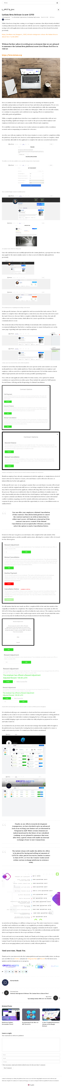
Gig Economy (36, 17)
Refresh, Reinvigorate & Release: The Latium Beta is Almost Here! (29, 993)
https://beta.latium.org (12, 55)
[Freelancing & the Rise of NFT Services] (31, 1015)
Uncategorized (6, 17)
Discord (42, 958)
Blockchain (16, 17)
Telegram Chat (32, 958)
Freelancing (30, 17)
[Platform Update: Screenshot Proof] (11, 1015)
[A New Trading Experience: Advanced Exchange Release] (51, 1015)
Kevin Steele (7, 19)
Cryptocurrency (23, 17)
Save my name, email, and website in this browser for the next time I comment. (24, 1065)
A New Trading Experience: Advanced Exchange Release (51, 1024)
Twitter (17, 958)
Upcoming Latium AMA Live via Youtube (40, 998)
